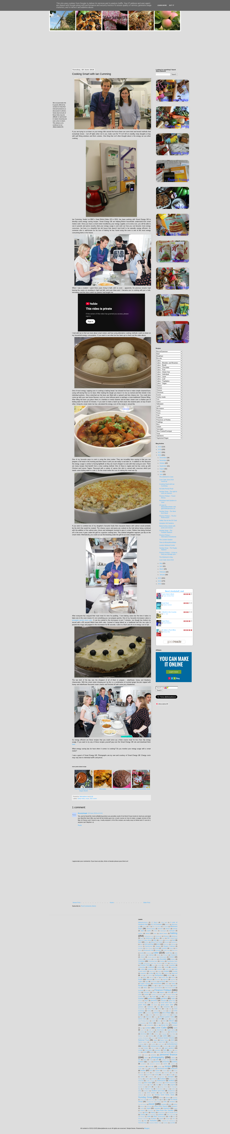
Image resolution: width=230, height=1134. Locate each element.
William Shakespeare (159, 1116)
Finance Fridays (162, 990)
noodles (153, 1044)
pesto (146, 1057)
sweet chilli (143, 1099)
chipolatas (148, 959)
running (156, 1074)
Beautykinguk (82, 813)
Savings (140, 1078)
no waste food (160, 1042)
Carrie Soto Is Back (168, 594)
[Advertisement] (115, 48)
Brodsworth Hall (148, 950)
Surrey (161, 1097)
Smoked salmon (142, 1084)
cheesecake (162, 957)
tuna (170, 1104)
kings (155, 1017)
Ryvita (170, 1074)
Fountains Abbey (170, 994)
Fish (139, 992)
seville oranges (150, 1080)
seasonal (141, 1080)
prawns (149, 1061)
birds (158, 944)
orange (140, 1050)
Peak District (167, 1052)
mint (150, 1034)
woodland (153, 1118)
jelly (139, 1015)
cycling (151, 973)
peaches (158, 1052)
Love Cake (161, 1027)
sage (176, 1074)
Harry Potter (151, 1008)
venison (142, 1110)
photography (157, 1057)
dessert (169, 975)
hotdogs (156, 1010)
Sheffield (171, 1080)
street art (141, 1092)
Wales (146, 1112)
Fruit (160, 996)
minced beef (173, 1032)
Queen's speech (155, 1063)
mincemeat (143, 1034)
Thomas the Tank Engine (153, 1101)
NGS (172, 1040)
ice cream (163, 1010)
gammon (172, 996)
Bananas (166, 936)
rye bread (164, 1074)
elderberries (154, 981)
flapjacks (162, 992)
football (146, 994)
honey (149, 1010)
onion (159, 1048)
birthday (173, 944)
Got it (171, 5)
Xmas (139, 1120)
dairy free (158, 973)
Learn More (162, 5)
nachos (153, 1038)
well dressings (152, 1114)
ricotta (175, 1070)
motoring (150, 1036)
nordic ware (161, 1044)
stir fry (167, 1089)
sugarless (172, 1092)
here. (74, 744)
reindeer (153, 1068)
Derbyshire (159, 975)
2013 (160, 584)
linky (157, 1025)
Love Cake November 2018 (141, 789)
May (161, 563)
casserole (143, 955)
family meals (81, 798)
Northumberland (172, 1044)
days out (174, 973)
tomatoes (172, 1101)
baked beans (163, 933)
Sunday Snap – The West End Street (167, 512)
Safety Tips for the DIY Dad (168, 520)
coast (153, 965)
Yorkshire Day (142, 1122)
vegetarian (166, 1108)
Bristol (171, 948)
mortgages (164, 1034)
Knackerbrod (152, 1018)
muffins (164, 1036)
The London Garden (165, 540)
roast (141, 1072)
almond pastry (151, 928)
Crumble (174, 971)
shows (140, 1082)
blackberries (148, 946)
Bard (142, 938)
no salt (152, 1042)
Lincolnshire (150, 1025)
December (163, 457)
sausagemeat (160, 1076)
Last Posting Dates (143, 1021)
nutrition (173, 1046)
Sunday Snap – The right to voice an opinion (168, 492)
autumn (140, 933)
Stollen (173, 1089)
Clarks (166, 963)
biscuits (140, 946)
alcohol (144, 926)
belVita (147, 942)
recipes (146, 1068)
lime (143, 1025)
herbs (159, 1008)
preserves (156, 1062)
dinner (145, 977)
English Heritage (145, 983)
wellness (161, 1114)
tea (167, 1099)
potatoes (141, 1062)
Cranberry (160, 969)
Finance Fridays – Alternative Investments (167, 536)
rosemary (166, 1072)
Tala (158, 1099)
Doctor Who (164, 977)
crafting (142, 969)
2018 (160, 449)
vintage (140, 1112)
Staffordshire (159, 1089)
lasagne (173, 1018)
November (163, 460)
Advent (167, 924)
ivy (174, 1013)
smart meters (159, 1082)
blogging (158, 946)
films (147, 990)
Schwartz (154, 1078)
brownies (158, 950)
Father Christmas (165, 985)
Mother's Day (142, 1036)
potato (173, 1059)
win (169, 1116)
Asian (155, 930)
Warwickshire (161, 1112)
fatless (145, 987)
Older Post (146, 902)
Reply (80, 825)
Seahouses (172, 1078)
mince (157, 1032)
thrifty (165, 1101)
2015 (160, 578)
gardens (164, 998)
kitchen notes (142, 1018)
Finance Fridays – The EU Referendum (167, 516)
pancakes (157, 1050)
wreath (168, 1118)
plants (145, 1059)
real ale (150, 1066)
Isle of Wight (167, 1013)
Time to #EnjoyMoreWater (167, 542)
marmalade (141, 1032)
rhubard (164, 1070)
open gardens (169, 1048)
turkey (175, 1104)
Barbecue (174, 936)
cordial (166, 967)
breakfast (164, 948)
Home (112, 902)
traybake (163, 1104)
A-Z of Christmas (156, 924)
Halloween (150, 1007)
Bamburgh (158, 936)
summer (149, 1095)
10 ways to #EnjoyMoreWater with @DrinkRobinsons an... (167, 506)
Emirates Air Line (172, 981)
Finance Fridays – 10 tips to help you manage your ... (168, 553)
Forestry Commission (157, 994)
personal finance (168, 1054)
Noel (147, 1044)
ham (158, 1007)
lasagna (166, 1018)
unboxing (149, 1106)
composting (141, 967)
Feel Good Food (170, 987)
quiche (165, 1063)
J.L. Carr (165, 613)
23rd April (164, 922)
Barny (157, 938)
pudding (174, 1062)
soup (157, 1084)
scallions (147, 1078)
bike (141, 944)
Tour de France (142, 1104)
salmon (143, 1076)
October (162, 463)
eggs (146, 981)
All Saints (165, 926)
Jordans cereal (166, 1015)
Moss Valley (172, 1034)
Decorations (149, 975)
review (143, 1070)
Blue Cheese (149, 948)
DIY (158, 977)
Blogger (146, 1128)
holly (170, 1008)
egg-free (173, 979)
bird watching (149, 944)
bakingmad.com (148, 936)
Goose (149, 1002)
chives (155, 959)
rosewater (141, 1074)
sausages (170, 1077)
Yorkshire (153, 1121)
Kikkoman (148, 1017)
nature (155, 1040)
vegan (148, 1108)
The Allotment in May (166, 557)
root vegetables (156, 1072)
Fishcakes (147, 992)
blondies (140, 948)
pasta (145, 1052)
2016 (160, 455)
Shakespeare (161, 1080)
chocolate (163, 959)
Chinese (140, 959)
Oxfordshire (148, 1050)
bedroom (167, 940)
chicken (171, 957)
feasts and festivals (156, 987)
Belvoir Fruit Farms (156, 942)
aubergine (172, 930)
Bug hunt (174, 950)
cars (176, 953)
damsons (166, 973)
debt (142, 975)
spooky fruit (141, 1086)
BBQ (155, 940)
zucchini (172, 1122)
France (140, 996)
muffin (158, 1036)
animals (175, 928)
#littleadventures (143, 922)
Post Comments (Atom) (88, 906)
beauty (161, 940)
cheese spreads (152, 957)
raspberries (141, 1066)
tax (162, 1099)
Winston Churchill (143, 1118)
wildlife (149, 1116)
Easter (140, 979)
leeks (164, 1021)
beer (139, 942)
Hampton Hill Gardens (166, 523)
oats (139, 1048)
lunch (175, 1028)
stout (139, 1090)
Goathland (141, 1002)
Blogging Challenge (169, 946)
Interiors (156, 1013)
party (170, 1050)
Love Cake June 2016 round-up (166, 480)
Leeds (153, 1021)
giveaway (154, 1000)
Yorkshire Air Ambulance (168, 1120)
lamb (159, 1019)
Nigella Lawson (142, 1042)
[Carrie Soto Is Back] (159, 598)
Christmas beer (152, 961)
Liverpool (174, 1025)
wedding (142, 1114)
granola (156, 1002)
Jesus (144, 1015)
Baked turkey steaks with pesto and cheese (167, 527)
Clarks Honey (173, 963)
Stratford (146, 1090)
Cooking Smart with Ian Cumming (166, 485)
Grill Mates (154, 1004)
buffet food (167, 950)
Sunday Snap (145, 1097)
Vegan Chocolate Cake (121, 789)
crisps (159, 971)
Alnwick (168, 928)
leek (159, 1021)
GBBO (173, 998)
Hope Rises (165, 621)
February (163, 572)
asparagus (163, 930)
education (157, 979)
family (173, 983)
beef (173, 940)
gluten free (172, 1000)
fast (158, 985)
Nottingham (144, 1046)
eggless (140, 981)
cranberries (150, 969)
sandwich (150, 1076)
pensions (153, 1055)
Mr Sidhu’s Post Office (169, 630)
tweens (142, 1106)
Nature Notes (164, 1040)
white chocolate (171, 1114)
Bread (157, 948)
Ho (165, 1008)
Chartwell (165, 955)
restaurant (174, 1068)
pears (146, 1055)
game (165, 996)
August (162, 469)
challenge (151, 955)
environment (157, 983)
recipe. (140, 1068)
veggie (175, 1108)
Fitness (154, 992)
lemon (151, 1023)
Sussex (168, 1097)
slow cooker (93, 798)
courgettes (174, 967)
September (163, 466)
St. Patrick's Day (148, 1089)
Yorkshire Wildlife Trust (155, 1122)
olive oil (153, 1048)
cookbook (151, 967)
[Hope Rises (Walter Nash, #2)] (159, 625)
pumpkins (143, 1063)
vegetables (157, 1108)
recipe (87, 798)
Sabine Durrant (167, 604)
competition (172, 965)
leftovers (171, 1021)
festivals (140, 990)
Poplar (151, 1059)
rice (170, 1070)
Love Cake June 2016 (166, 560)
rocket (147, 1072)
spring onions (164, 1086)
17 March (154, 922)
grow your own (167, 1005)
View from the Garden (164, 1110)
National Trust (143, 1040)
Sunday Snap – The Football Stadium (165, 531)
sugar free (162, 1092)
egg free (165, 979)
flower (169, 992)
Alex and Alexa (156, 926)
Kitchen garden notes (167, 1017)
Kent (141, 1017)
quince (173, 1063)
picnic (173, 1057)
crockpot (166, 971)
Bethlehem (174, 942)
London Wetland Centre (167, 545)
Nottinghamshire (155, 1046)
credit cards (168, 969)
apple (142, 930)
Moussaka (102, 789)
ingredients (149, 1013)
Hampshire (167, 1007)
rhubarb (157, 1070)
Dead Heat (165, 603)
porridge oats (165, 1059)
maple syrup (171, 1030)
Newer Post (76, 902)
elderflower (162, 981)
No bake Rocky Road (166, 489)
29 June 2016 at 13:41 (95, 813)
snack (151, 1084)
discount (151, 977)
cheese (143, 957)
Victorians (150, 1110)
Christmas (141, 961)
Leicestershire (142, 1023)
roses (173, 1072)
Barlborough (149, 938)
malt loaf (151, 1030)
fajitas (167, 983)
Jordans (157, 1015)
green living (142, 1005)
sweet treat (151, 1099)
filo (151, 990)
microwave (150, 1032)
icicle (169, 1010)
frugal (153, 996)
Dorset (173, 977)
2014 (160, 581)
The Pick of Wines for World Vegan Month (83, 790)
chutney (162, 961)
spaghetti (172, 1084)
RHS (151, 1070)
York (145, 1120)
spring (155, 1086)
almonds (160, 928)
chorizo (173, 959)
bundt (141, 953)
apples (149, 930)
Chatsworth (174, 955)
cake (155, 952)
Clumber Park (144, 965)
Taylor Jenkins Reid (168, 595)
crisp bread (152, 971)
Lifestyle (174, 1023)
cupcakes (143, 973)
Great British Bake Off (168, 1002)
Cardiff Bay (168, 953)
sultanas (140, 1095)
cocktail (159, 965)
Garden (141, 998)
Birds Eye (166, 944)
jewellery (150, 1015)
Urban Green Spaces (161, 1106)
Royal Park (149, 1074)
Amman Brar (166, 631)
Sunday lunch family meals (164, 1095)
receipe (160, 1066)
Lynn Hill (143, 1030)
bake (155, 933)
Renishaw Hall (162, 1068)
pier (139, 1059)
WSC (173, 1118)
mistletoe (156, 1034)
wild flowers (141, 1116)
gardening (152, 998)
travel (151, 1104)
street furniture (151, 1092)
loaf (142, 1028)
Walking (153, 1112)
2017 (160, 452)
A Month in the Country (169, 612)
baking (173, 933)
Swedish (175, 1097)
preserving (165, 1062)
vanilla (142, 1108)
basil (163, 938)
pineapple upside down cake (82, 620)
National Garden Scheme (166, 1038)
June (161, 474)
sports (149, 1086)
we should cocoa (172, 1112)
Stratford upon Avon (158, 1091)
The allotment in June (166, 477)
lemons (159, 1023)
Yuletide (165, 1122)
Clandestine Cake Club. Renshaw (152, 963)
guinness (141, 1007)
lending (166, 1023)
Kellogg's (174, 1015)
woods (161, 1118)
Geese (140, 1000)
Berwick (167, 942)
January (162, 575)
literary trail (164, 1025)
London (148, 1028)
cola (165, 965)
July (161, 471)
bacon (148, 933)
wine (174, 1116)
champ (158, 955)
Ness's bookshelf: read (174, 591)
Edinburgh (149, 979)
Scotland (163, 1079)
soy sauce (164, 1084)
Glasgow (163, 1000)
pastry (152, 1052)
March (162, 569)
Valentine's (174, 1106)
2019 (160, 447)
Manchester (160, 1030)
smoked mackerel (170, 1082)
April (161, 566)
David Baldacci (167, 622)
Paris (165, 1050)
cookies (159, 967)
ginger (146, 1000)
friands (147, 996)
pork (157, 1060)
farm (153, 985)
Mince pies (165, 1032)
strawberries (171, 1090)
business (148, 953)
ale (149, 926)
